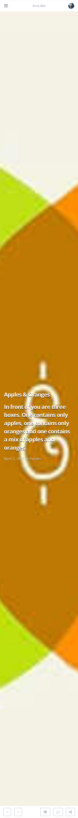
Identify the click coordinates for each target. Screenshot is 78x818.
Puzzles (36, 458)
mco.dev (39, 5)
